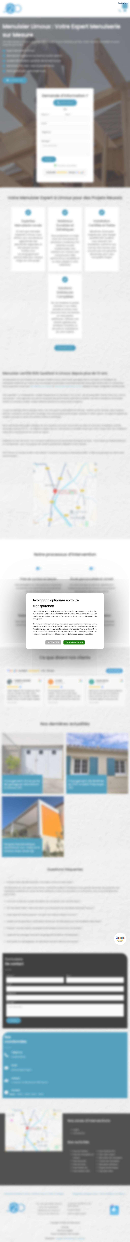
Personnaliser (53, 642)
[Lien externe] (120, 939)
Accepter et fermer (74, 642)
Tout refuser (123, 3)
